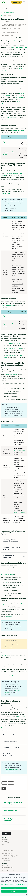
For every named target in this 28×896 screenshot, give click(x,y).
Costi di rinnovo (6, 21)
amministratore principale (19, 47)
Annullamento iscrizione (7, 867)
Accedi (6, 388)
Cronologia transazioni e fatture (10, 32)
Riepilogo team (12, 118)
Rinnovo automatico (19, 512)
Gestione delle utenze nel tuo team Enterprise (13, 803)
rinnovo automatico (19, 450)
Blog (3, 844)
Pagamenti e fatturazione (12, 769)
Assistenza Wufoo (6, 858)
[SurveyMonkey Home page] (3, 2)
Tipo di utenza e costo (7, 35)
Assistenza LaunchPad (7, 853)
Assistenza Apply (6, 860)
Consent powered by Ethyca (20, 894)
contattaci (9, 122)
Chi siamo (4, 841)
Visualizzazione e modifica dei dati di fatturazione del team (11, 29)
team (15, 41)
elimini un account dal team (14, 348)
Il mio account (21, 716)
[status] (14, 205)
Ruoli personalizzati (10, 810)
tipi (5, 657)
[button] (14, 540)
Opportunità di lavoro (7, 842)
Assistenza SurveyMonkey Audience (10, 855)
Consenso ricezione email (8, 870)
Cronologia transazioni (7, 574)
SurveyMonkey (5, 839)
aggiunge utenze (5, 655)
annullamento (20, 97)
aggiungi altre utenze (12, 173)
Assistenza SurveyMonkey (8, 850)
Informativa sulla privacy (7, 884)
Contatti (4, 869)
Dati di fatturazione (11, 374)
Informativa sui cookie (19, 884)
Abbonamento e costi (8, 12)
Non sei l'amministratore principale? (11, 38)
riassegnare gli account (13, 343)
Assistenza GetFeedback (7, 851)
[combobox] (6, 833)
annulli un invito (10, 355)
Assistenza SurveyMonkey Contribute (10, 856)
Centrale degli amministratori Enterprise (13, 820)
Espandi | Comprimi (6, 535)
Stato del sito (5, 865)
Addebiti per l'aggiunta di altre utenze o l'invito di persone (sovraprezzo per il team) (14, 24)
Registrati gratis (16, 2)
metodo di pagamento (17, 130)
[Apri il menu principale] (24, 2)
